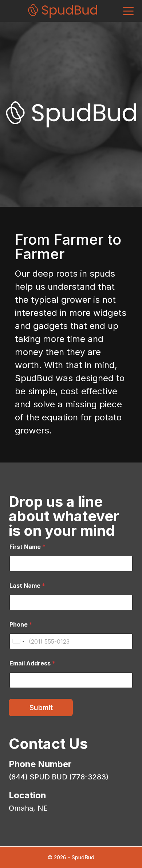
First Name (27, 546)
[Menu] (128, 11)
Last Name (27, 585)
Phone (20, 624)
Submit (41, 707)
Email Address (32, 663)
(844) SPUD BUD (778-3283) (59, 777)
